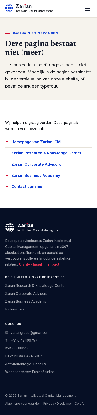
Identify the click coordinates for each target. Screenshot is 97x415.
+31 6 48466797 (24, 340)
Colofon (80, 403)
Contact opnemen (28, 186)
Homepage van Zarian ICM (36, 142)
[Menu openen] (87, 8)
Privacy (48, 403)
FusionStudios (43, 372)
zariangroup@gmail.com (30, 332)
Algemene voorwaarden (23, 403)
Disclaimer (64, 403)
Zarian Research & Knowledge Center (46, 153)
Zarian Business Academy (35, 175)
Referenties (14, 309)
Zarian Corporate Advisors (36, 164)
